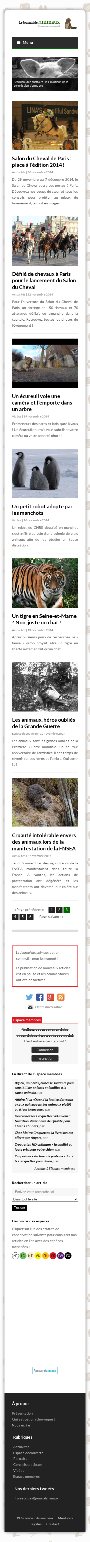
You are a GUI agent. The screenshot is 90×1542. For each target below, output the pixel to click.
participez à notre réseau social (47, 1035)
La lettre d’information (48, 1006)
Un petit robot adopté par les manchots (42, 509)
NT (30, 1256)
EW (60, 1256)
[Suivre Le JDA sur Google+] (50, 999)
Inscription (45, 1058)
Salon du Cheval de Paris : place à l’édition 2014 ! (41, 161)
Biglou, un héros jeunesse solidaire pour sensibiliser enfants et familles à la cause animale (44, 1088)
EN (46, 1256)
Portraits (20, 1458)
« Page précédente (29, 909)
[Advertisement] (45, 1312)
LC (23, 1256)
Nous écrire (21, 1425)
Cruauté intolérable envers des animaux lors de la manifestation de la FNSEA (44, 841)
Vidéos (17, 416)
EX (68, 1256)
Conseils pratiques (27, 1464)
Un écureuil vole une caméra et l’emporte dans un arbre (42, 402)
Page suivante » (51, 916)
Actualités (19, 172)
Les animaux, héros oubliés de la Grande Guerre (43, 722)
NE (16, 1256)
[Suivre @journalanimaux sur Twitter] (29, 999)
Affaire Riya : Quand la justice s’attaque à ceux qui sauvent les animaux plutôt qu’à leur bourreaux (44, 1104)
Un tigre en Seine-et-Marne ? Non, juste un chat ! (44, 619)
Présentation (22, 1413)
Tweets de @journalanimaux (36, 1498)
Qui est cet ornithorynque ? (33, 1419)
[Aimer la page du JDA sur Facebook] (40, 999)
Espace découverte (25, 733)
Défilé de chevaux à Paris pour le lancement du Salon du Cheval (44, 280)
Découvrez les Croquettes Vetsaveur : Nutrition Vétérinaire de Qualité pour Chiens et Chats (42, 1121)
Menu (28, 42)
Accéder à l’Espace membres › (54, 1168)
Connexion (45, 1050)
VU (38, 1256)
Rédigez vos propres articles (45, 1029)
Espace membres (27, 1020)
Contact (52, 1524)
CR (53, 1256)
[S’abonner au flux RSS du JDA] (61, 999)
